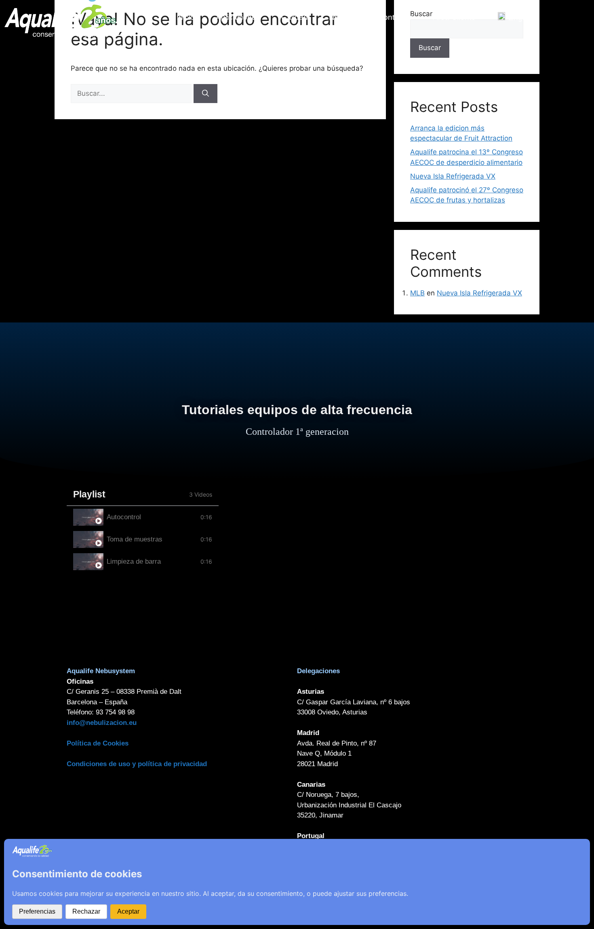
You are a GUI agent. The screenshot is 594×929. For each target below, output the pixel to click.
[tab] (143, 517)
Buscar (430, 48)
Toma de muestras (134, 539)
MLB (417, 293)
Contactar (395, 17)
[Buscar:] (132, 93)
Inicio (186, 17)
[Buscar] (205, 93)
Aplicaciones (238, 17)
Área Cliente (454, 17)
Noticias (343, 17)
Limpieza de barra (134, 561)
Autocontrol (124, 517)
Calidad (294, 17)
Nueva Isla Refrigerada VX (452, 176)
